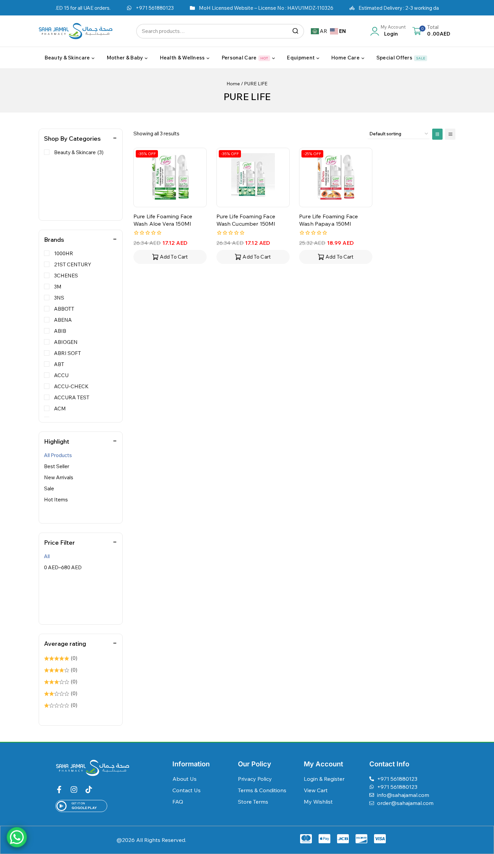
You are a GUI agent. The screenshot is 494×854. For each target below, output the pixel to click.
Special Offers (400, 57)
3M (57, 286)
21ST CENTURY (72, 264)
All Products (58, 455)
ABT (59, 364)
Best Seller (56, 466)
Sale (49, 488)
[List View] (450, 134)
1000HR (63, 253)
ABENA (63, 320)
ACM (60, 408)
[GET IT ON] (61, 806)
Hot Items (56, 499)
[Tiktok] (88, 789)
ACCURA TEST (71, 397)
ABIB (60, 331)
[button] (170, 257)
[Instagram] (74, 789)
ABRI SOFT (67, 353)
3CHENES (66, 275)
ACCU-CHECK (71, 386)
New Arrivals (58, 477)
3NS (59, 298)
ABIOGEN (66, 342)
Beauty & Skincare (79, 152)
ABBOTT (64, 309)
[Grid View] (437, 134)
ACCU (61, 375)
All (47, 556)
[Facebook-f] (59, 789)
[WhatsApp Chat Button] (17, 837)
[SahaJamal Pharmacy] (76, 31)
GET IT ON (78, 803)
